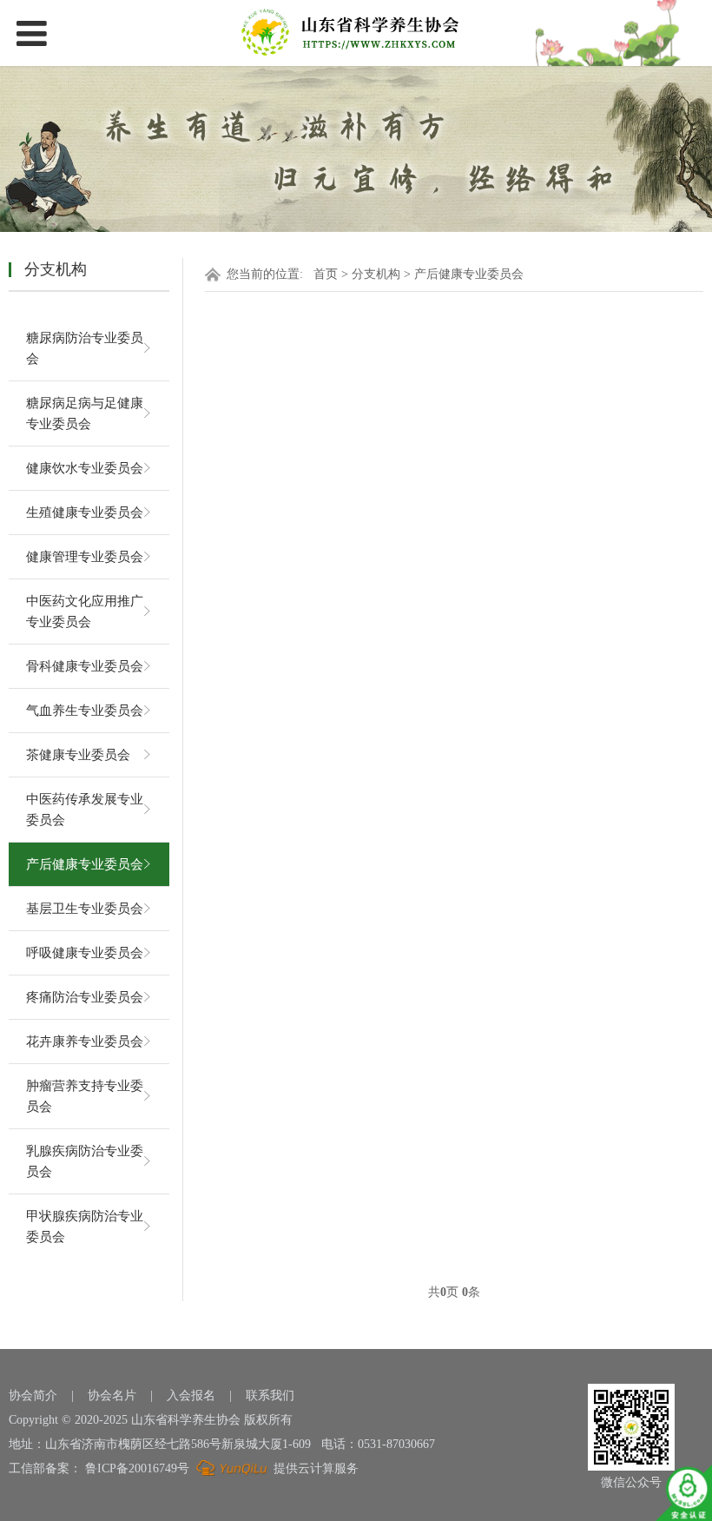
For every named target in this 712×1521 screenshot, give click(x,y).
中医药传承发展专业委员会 (84, 809)
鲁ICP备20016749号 (137, 1468)
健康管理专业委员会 (84, 557)
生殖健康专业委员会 (84, 512)
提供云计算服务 (314, 1468)
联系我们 (270, 1395)
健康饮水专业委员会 (84, 468)
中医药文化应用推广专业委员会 (84, 611)
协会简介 (33, 1395)
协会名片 (112, 1395)
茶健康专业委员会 (78, 755)
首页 (325, 274)
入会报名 (191, 1395)
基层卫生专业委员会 (84, 909)
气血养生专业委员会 (84, 711)
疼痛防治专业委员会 (84, 997)
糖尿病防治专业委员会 (84, 348)
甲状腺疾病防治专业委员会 (84, 1226)
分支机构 (376, 274)
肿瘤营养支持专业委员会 (84, 1096)
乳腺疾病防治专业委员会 (84, 1161)
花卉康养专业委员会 (84, 1041)
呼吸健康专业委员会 (84, 953)
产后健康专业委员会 (84, 864)
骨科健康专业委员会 (84, 666)
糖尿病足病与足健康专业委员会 (84, 413)
